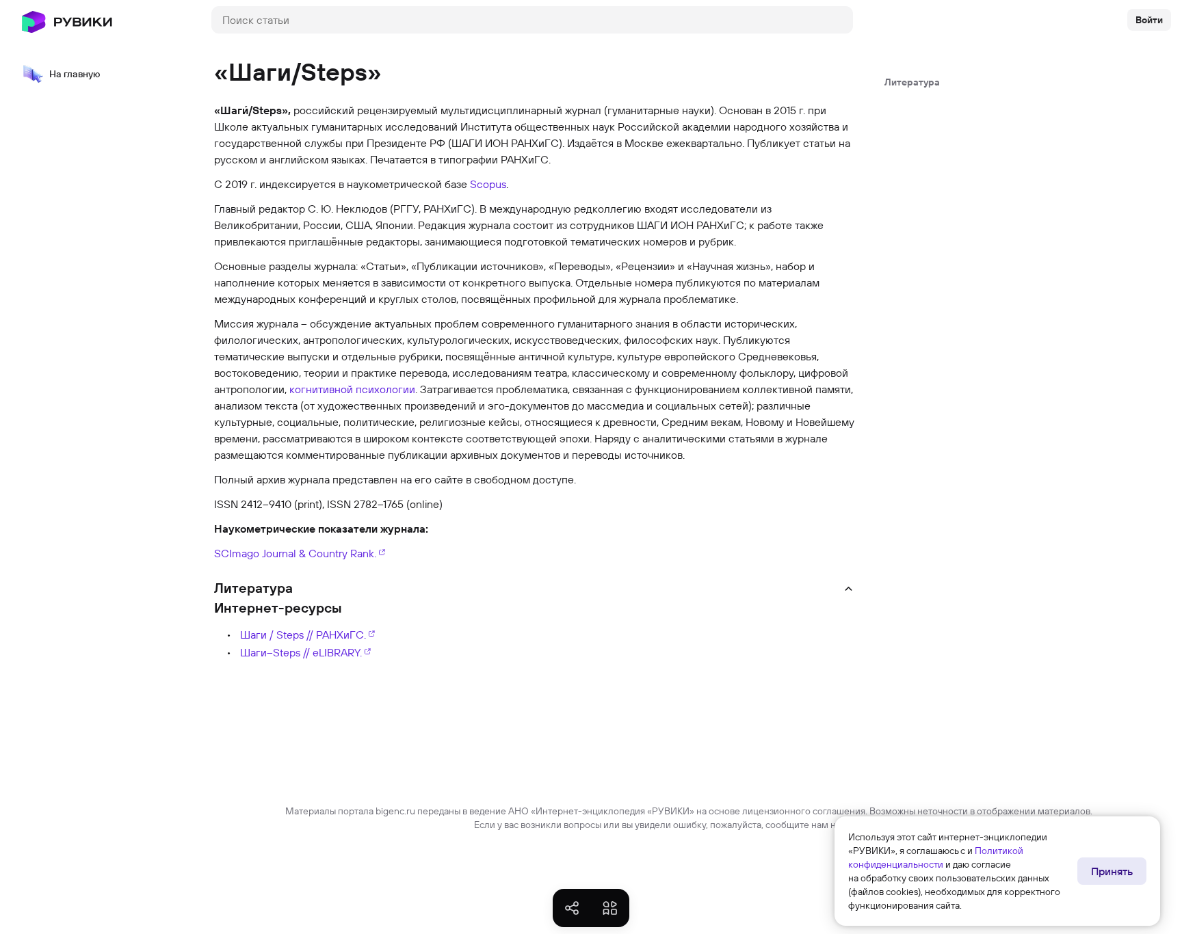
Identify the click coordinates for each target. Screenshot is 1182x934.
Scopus (488, 184)
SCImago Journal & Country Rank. (295, 553)
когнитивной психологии (352, 389)
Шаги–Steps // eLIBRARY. (301, 652)
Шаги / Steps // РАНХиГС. (303, 634)
